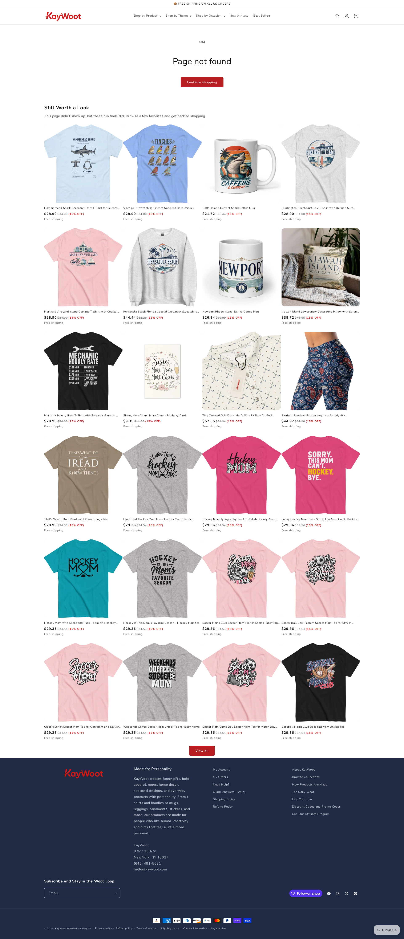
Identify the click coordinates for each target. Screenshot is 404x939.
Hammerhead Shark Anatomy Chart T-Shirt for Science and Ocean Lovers (81, 208)
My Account (221, 770)
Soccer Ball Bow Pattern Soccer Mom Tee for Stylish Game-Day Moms (317, 623)
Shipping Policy (224, 799)
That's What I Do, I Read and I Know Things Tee (76, 519)
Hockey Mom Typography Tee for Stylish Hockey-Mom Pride (238, 519)
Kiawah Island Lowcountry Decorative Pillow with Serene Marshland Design (320, 312)
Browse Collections (306, 777)
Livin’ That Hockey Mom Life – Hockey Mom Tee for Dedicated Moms (157, 519)
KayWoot (60, 928)
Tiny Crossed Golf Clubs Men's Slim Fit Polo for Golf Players (237, 415)
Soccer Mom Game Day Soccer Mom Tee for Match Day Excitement (238, 727)
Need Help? (221, 785)
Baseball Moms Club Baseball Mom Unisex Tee (313, 727)
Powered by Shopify (78, 928)
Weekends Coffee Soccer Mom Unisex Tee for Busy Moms (161, 727)
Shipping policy (169, 928)
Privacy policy (103, 928)
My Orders (220, 777)
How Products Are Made (309, 785)
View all (202, 751)
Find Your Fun (302, 799)
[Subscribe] (115, 893)
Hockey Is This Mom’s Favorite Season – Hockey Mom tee (161, 623)
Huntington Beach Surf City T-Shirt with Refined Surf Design (317, 208)
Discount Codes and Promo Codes (316, 807)
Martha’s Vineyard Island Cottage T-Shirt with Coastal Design (81, 312)
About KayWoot (303, 770)
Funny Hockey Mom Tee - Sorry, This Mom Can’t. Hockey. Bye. (319, 519)
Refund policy (124, 928)
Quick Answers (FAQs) (229, 792)
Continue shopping (202, 82)
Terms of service (146, 928)
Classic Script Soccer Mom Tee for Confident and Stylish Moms (81, 727)
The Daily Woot (303, 792)
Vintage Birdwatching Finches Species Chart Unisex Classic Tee (158, 208)
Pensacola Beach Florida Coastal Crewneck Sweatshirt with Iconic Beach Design (160, 312)
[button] (147, 15)
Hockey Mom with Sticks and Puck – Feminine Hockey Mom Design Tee (80, 623)
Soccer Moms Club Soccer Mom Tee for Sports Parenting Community (240, 623)
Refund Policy (223, 807)
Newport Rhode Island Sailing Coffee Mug (230, 312)
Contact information (195, 928)
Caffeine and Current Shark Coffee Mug (228, 208)
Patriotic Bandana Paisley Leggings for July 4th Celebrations (313, 415)
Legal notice (218, 928)
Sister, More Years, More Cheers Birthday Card (154, 415)
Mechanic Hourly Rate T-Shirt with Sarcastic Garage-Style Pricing (80, 415)
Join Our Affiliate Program (311, 814)
